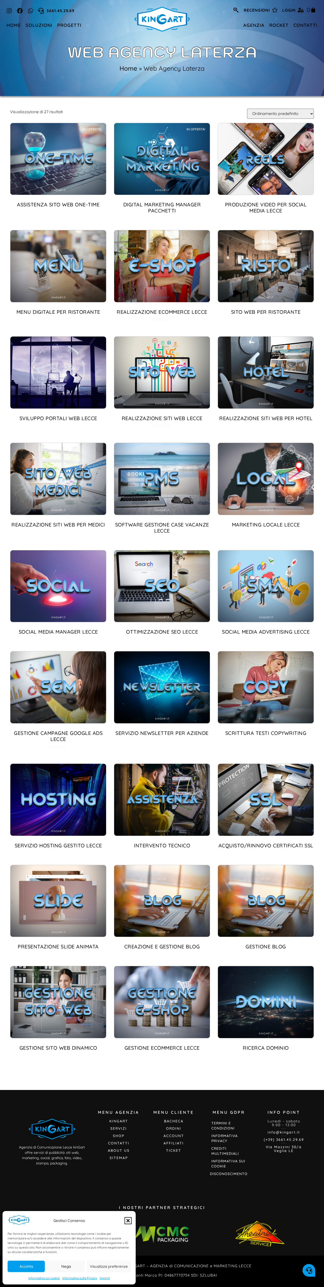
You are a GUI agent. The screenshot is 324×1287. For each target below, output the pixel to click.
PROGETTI (69, 25)
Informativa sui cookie (44, 1278)
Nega (66, 1266)
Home (128, 68)
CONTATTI (305, 25)
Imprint (105, 1278)
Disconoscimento (229, 1174)
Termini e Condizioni (223, 1125)
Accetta (26, 1266)
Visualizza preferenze (109, 1266)
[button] (128, 1220)
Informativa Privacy (224, 1138)
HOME (14, 25)
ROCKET (279, 25)
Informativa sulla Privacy (79, 1278)
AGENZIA (254, 25)
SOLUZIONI (39, 25)
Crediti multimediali (225, 1151)
